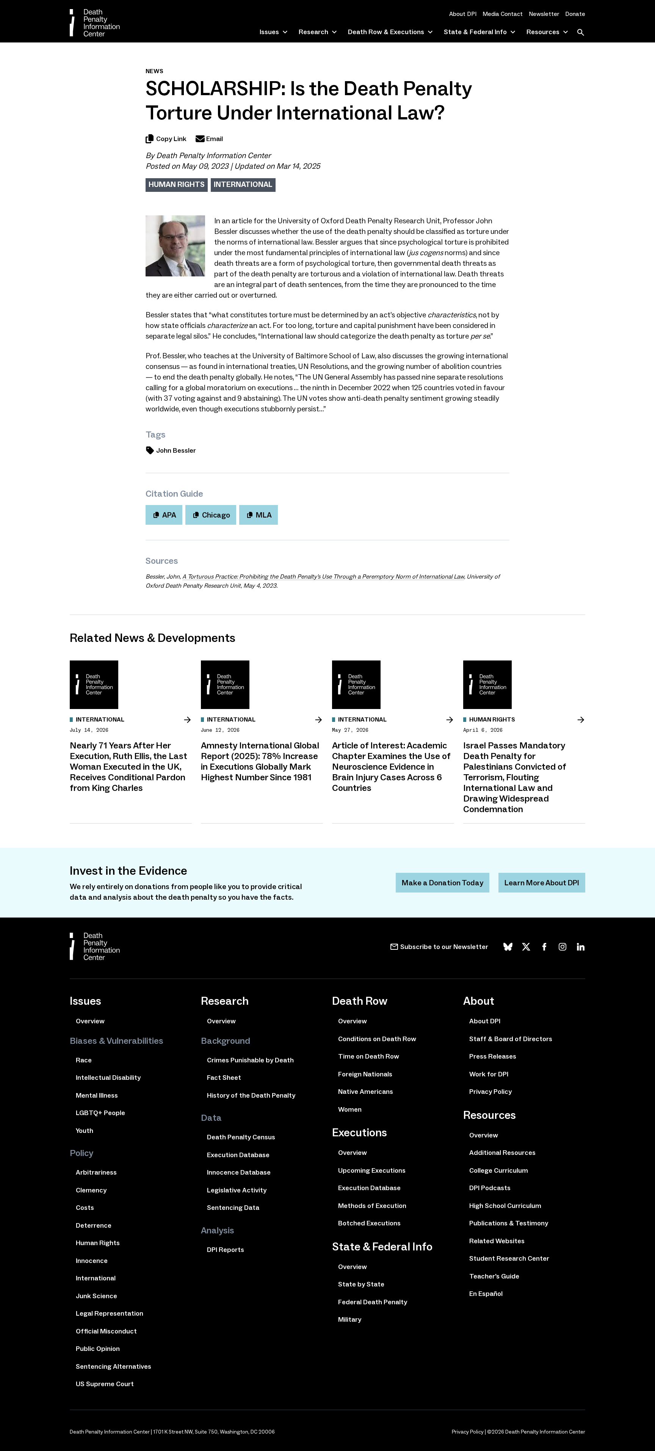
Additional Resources (502, 1152)
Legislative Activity (236, 1190)
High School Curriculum (505, 1206)
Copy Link (171, 139)
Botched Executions (369, 1223)
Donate (575, 13)
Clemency (91, 1190)
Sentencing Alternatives (113, 1366)
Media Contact (503, 13)
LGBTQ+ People (100, 1113)
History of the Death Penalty (251, 1095)
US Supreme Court (105, 1384)
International (243, 184)
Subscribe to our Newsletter (444, 947)
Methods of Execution (372, 1206)
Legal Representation (109, 1313)
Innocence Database (239, 1172)
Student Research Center (509, 1258)
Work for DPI (488, 1074)
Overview (90, 1021)
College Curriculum (498, 1170)
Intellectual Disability (108, 1077)
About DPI (462, 13)
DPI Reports (225, 1250)
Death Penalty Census (241, 1137)
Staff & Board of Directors (510, 1039)
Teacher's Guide (494, 1276)
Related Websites (497, 1241)
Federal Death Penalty (372, 1302)
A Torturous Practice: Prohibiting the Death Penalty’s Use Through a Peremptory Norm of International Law (323, 576)
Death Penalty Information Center (213, 155)
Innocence (92, 1260)
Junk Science (96, 1296)
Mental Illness (97, 1095)
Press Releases (492, 1056)
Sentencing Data (233, 1207)
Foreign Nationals (365, 1074)
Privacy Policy (490, 1091)
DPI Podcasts (490, 1188)
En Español (486, 1293)
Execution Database (238, 1155)
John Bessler (176, 450)
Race (84, 1060)
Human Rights (177, 184)
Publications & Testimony (508, 1223)
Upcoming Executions (372, 1170)
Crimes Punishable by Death (250, 1060)
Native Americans (365, 1091)
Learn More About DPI (542, 882)
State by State (361, 1284)
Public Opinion (98, 1348)
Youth (84, 1130)
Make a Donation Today (442, 882)
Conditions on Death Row (377, 1039)
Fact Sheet (224, 1077)
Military (349, 1319)
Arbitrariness (96, 1172)
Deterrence (93, 1225)
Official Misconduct (106, 1331)
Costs (85, 1207)
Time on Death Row (368, 1056)
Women (350, 1109)
